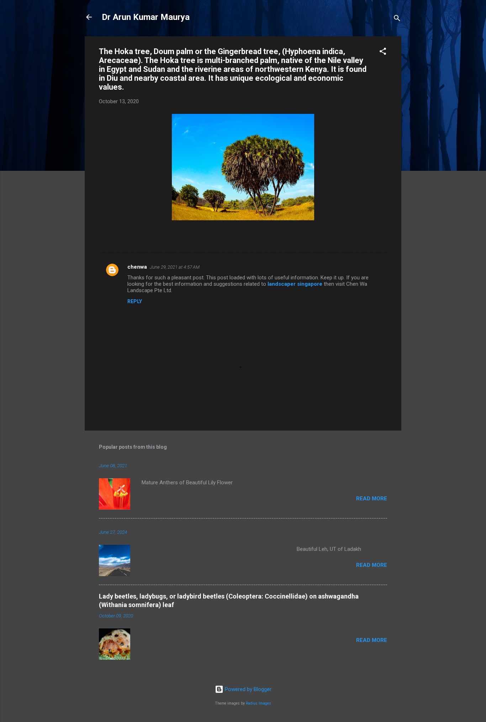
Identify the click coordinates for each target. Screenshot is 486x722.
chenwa (137, 267)
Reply (134, 301)
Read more (371, 498)
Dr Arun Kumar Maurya (146, 17)
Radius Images (258, 703)
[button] (383, 52)
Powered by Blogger (247, 689)
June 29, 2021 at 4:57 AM (175, 267)
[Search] (397, 19)
